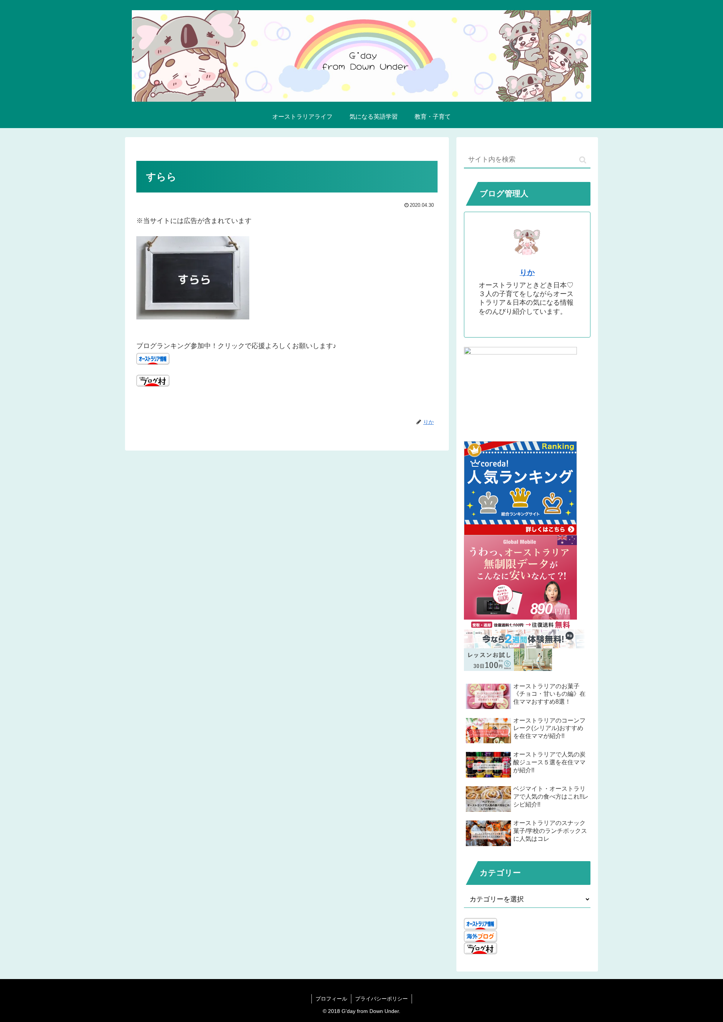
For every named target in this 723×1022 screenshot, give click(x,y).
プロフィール (331, 999)
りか (527, 272)
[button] (582, 160)
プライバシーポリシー (381, 999)
